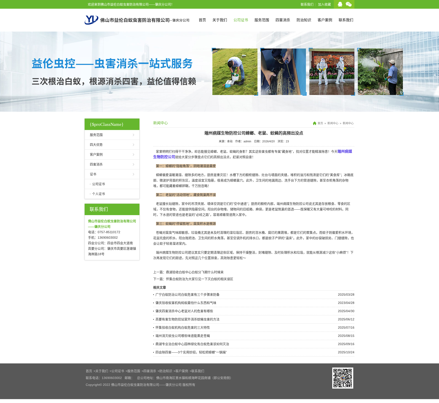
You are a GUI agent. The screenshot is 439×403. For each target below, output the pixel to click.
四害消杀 (283, 20)
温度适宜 (198, 180)
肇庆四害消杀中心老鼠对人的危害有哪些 (184, 311)
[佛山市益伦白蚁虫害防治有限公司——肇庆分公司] (137, 30)
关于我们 (219, 20)
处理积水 (287, 252)
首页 (202, 20)
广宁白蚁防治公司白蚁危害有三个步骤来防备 (187, 294)
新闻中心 (332, 123)
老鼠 (159, 204)
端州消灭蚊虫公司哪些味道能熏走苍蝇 (182, 336)
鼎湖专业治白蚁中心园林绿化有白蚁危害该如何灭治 (192, 344)
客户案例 (325, 20)
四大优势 (96, 144)
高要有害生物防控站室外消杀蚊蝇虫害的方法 (187, 319)
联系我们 (307, 4)
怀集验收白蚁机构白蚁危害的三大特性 (182, 327)
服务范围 (261, 20)
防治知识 (304, 20)
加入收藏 (324, 4)
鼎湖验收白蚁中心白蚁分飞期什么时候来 (195, 272)
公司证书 (240, 20)
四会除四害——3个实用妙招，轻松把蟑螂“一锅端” (191, 352)
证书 (93, 174)
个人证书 (98, 194)
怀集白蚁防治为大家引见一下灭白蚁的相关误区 (199, 279)
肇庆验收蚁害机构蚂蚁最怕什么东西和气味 (185, 303)
